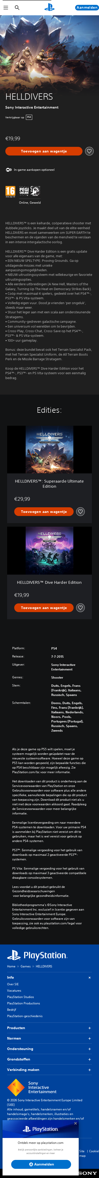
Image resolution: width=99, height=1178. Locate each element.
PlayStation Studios (20, 997)
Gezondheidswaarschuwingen (33, 891)
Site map (82, 1153)
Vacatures (14, 990)
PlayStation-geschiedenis (25, 1016)
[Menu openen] (5, 7)
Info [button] (10, 977)
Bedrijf (11, 1009)
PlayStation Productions (23, 1003)
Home (11, 966)
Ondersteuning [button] (20, 1048)
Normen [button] (14, 1038)
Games (26, 966)
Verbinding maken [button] (23, 1069)
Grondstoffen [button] (18, 1059)
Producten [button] (16, 1028)
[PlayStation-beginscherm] (49, 8)
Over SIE (13, 984)
